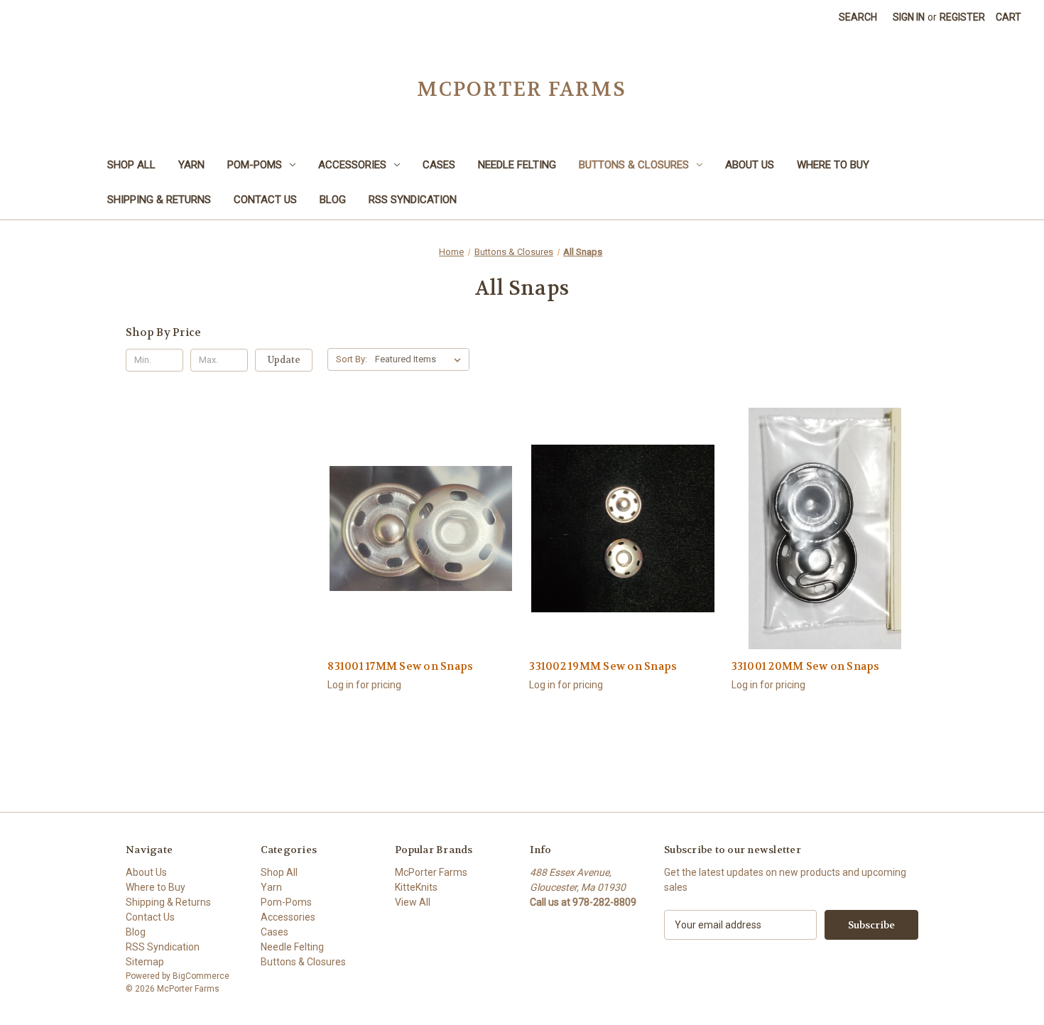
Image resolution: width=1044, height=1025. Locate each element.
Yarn (191, 164)
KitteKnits (416, 887)
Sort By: (351, 359)
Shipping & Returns (159, 199)
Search (858, 17)
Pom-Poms (254, 164)
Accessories (352, 164)
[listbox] (421, 359)
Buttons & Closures (634, 164)
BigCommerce (201, 976)
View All (412, 902)
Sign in (909, 17)
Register (962, 17)
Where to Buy (833, 164)
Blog (333, 199)
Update (284, 360)
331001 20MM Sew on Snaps (806, 666)
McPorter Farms (431, 872)
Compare (416, 541)
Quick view (419, 515)
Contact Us (265, 199)
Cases (439, 164)
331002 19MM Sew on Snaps (603, 666)
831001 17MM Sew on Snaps (400, 666)
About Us (749, 164)
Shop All (131, 164)
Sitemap (145, 961)
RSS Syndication (413, 199)
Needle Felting (517, 164)
